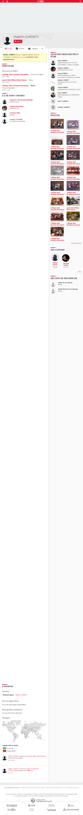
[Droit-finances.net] (71, 805)
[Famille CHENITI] (53, 107)
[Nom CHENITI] (53, 101)
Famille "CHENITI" (64, 107)
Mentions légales (39, 796)
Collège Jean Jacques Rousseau (15, 74)
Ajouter (18, 41)
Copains (35, 49)
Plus (79, 272)
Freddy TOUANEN (16, 119)
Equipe (20, 794)
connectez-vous (17, 57)
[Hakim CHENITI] (7, 40)
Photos (21, 49)
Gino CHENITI (62, 93)
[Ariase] (51, 810)
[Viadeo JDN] (32, 809)
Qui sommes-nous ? (11, 794)
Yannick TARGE (66, 264)
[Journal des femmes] (12, 805)
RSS (54, 794)
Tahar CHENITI (63, 87)
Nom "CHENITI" (63, 101)
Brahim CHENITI (63, 68)
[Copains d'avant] (12, 809)
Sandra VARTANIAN (16, 106)
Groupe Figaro (49, 796)
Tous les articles (48, 794)
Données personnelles (71, 794)
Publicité (35, 794)
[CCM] (32, 805)
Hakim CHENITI (13, 756)
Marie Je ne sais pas (65, 283)
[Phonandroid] (71, 809)
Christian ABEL (15, 113)
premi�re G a (28, 770)
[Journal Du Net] (51, 805)
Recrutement (60, 794)
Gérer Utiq (31, 796)
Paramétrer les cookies (21, 796)
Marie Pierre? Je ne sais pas (68, 289)
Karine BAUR (55, 263)
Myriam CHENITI (63, 80)
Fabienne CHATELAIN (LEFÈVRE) (21, 100)
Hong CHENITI (63, 73)
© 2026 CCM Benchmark (61, 796)
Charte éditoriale (27, 794)
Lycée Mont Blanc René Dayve (14, 80)
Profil (10, 49)
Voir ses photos (76, 243)
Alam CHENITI (62, 61)
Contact (41, 794)
